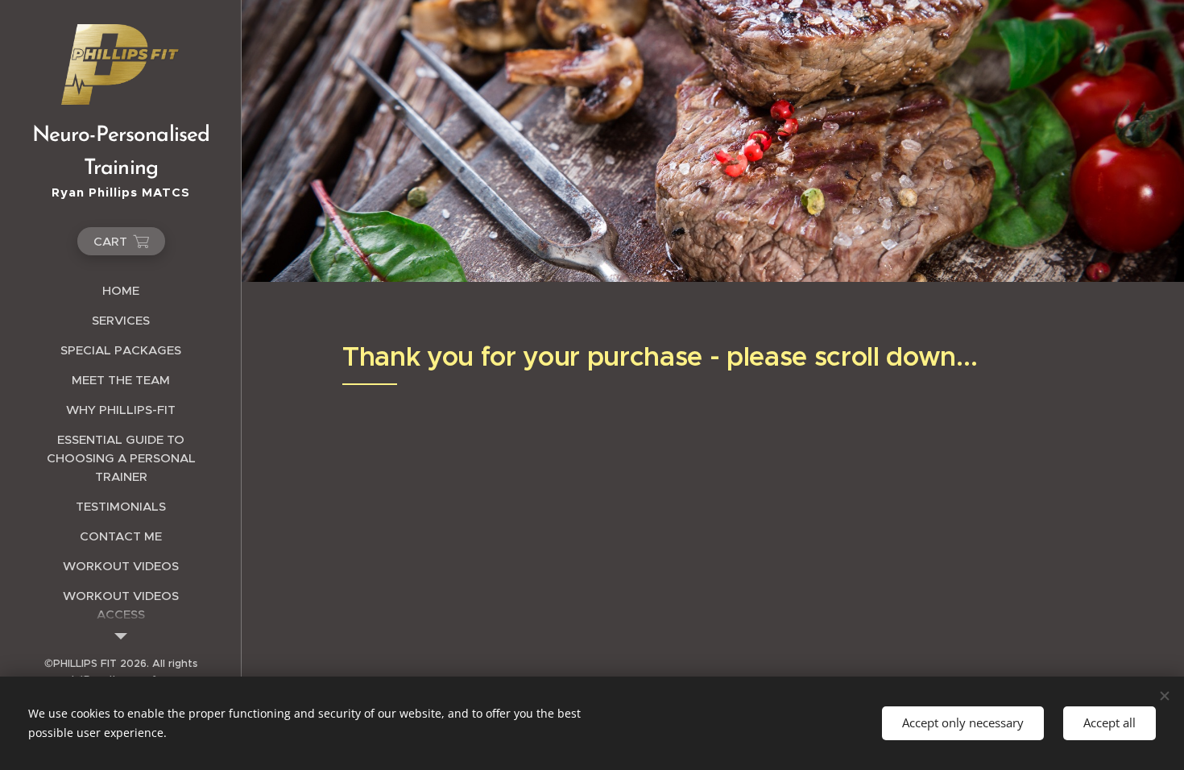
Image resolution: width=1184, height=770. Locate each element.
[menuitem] (121, 290)
